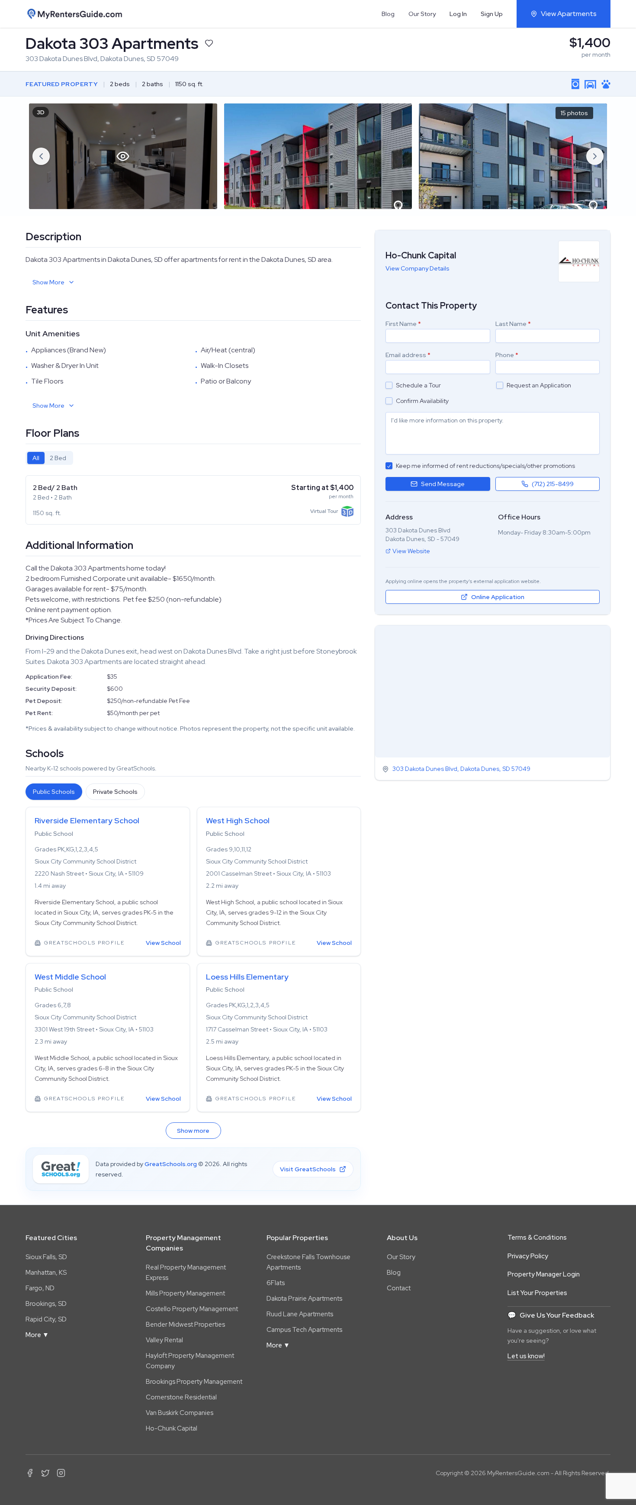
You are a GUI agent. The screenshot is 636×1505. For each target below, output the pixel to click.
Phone (506, 355)
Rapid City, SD (46, 1319)
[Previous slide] (41, 156)
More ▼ (37, 1335)
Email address (407, 355)
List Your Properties (537, 1293)
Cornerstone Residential (181, 1397)
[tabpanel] (193, 500)
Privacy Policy (528, 1256)
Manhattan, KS (46, 1272)
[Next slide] (595, 156)
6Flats (276, 1283)
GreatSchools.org (171, 1164)
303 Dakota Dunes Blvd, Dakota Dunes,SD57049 (461, 769)
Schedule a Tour (418, 385)
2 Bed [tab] (58, 458)
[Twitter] (45, 1473)
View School (163, 943)
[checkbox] (388, 385)
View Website (411, 551)
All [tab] (35, 458)
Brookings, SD (46, 1303)
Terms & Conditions (537, 1237)
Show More (48, 282)
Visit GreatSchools (308, 1169)
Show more (193, 1130)
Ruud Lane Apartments (300, 1314)
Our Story (422, 14)
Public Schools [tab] (54, 792)
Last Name (513, 324)
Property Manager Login (544, 1274)
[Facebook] (30, 1473)
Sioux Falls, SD (46, 1257)
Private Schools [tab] (115, 792)
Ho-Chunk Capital (171, 1428)
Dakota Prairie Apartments (304, 1298)
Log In (458, 14)
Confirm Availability (422, 401)
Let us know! (526, 1356)
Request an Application (539, 385)
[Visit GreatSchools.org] (61, 1169)
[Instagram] (61, 1473)
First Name (403, 324)
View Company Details (417, 268)
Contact (399, 1288)
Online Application (497, 597)
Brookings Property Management (194, 1381)
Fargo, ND (40, 1288)
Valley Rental (164, 1340)
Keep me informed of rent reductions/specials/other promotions (485, 466)
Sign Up (492, 14)
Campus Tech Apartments (304, 1329)
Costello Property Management (192, 1309)
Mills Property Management (185, 1293)
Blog (388, 14)
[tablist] (49, 458)
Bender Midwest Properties (185, 1324)
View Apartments (569, 13)
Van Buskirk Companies (179, 1412)
